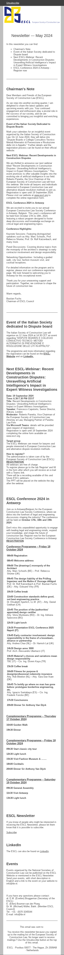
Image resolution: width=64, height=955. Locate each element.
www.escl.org (41, 195)
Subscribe (11, 832)
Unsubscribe (12, 3)
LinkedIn (44, 851)
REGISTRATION (15, 462)
